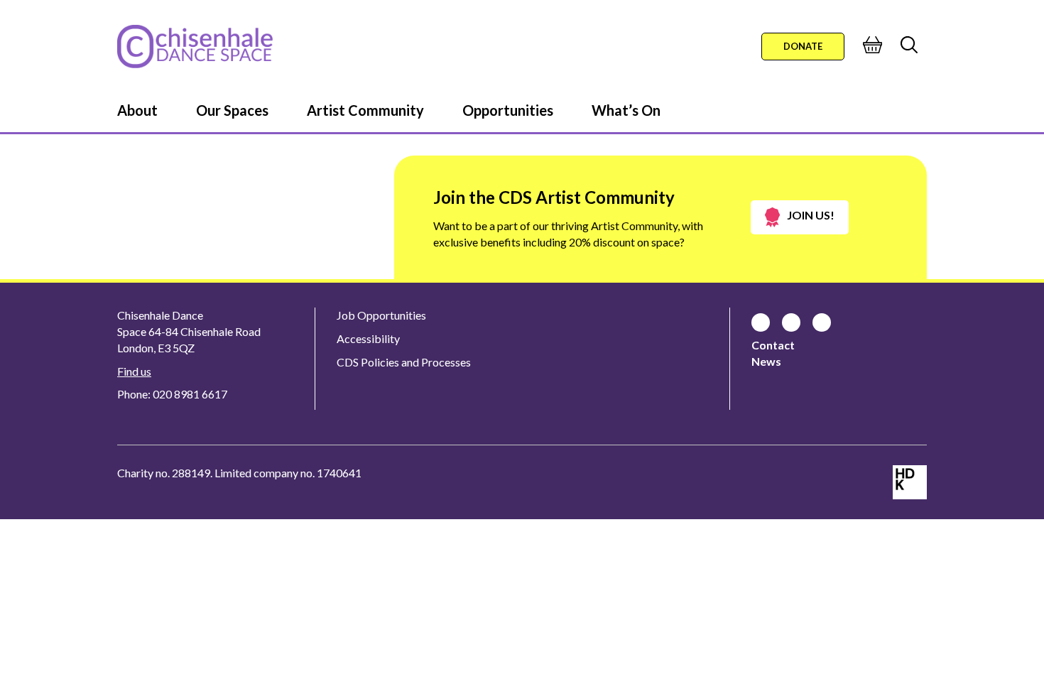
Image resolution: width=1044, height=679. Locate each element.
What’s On (626, 110)
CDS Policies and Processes (404, 362)
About (137, 110)
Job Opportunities (381, 315)
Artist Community (365, 110)
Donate (802, 46)
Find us (134, 371)
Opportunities (507, 110)
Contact (773, 345)
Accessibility (368, 338)
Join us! (810, 215)
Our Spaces (232, 110)
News (766, 361)
